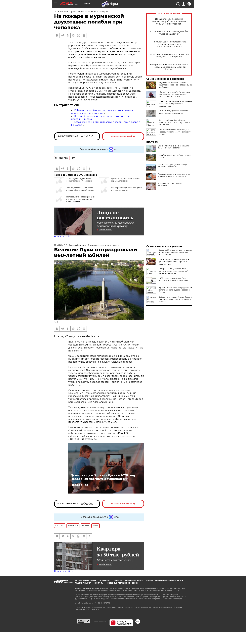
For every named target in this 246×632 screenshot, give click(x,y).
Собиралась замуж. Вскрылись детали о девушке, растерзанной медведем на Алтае (173, 271)
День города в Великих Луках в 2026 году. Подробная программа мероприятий (103, 477)
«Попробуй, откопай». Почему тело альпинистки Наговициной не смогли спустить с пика (174, 94)
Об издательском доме (85, 580)
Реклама (118, 580)
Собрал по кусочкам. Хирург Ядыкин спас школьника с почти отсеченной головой (175, 299)
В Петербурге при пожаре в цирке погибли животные (126, 189)
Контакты (99, 583)
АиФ (56, 322)
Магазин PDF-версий (134, 580)
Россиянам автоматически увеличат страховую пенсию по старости (174, 175)
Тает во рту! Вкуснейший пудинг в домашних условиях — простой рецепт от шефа (174, 261)
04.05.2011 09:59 (61, 12)
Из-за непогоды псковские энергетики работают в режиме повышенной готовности (169, 21)
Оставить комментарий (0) (123, 136)
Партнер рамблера (99, 621)
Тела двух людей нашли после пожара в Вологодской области (80, 189)
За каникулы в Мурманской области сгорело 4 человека (79, 180)
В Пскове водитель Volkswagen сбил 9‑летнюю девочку (169, 32)
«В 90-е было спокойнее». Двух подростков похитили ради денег (174, 279)
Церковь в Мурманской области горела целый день (125, 180)
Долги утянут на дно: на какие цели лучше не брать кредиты (173, 147)
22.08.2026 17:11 (60, 245)
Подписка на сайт (83, 583)
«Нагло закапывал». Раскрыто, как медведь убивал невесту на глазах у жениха (174, 132)
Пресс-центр (105, 580)
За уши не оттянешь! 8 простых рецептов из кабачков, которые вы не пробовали (175, 84)
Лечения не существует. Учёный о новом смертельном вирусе (173, 112)
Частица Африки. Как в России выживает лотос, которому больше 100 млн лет (174, 122)
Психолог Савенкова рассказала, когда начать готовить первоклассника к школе (169, 44)
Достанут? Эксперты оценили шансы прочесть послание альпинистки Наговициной (175, 252)
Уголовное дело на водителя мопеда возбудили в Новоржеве (169, 55)
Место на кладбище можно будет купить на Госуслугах (173, 166)
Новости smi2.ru (63, 236)
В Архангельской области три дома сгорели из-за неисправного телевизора (102, 112)
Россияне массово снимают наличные (170, 184)
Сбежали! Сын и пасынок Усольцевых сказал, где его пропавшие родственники (175, 103)
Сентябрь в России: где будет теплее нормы (174, 156)
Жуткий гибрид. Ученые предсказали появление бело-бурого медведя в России (175, 290)
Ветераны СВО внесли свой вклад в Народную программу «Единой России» (169, 67)
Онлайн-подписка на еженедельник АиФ (164, 580)
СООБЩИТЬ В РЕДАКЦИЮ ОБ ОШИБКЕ (122, 583)
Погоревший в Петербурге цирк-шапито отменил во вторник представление (81, 199)
